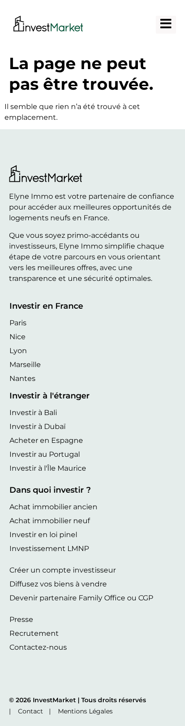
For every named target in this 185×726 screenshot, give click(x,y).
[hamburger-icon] (166, 25)
